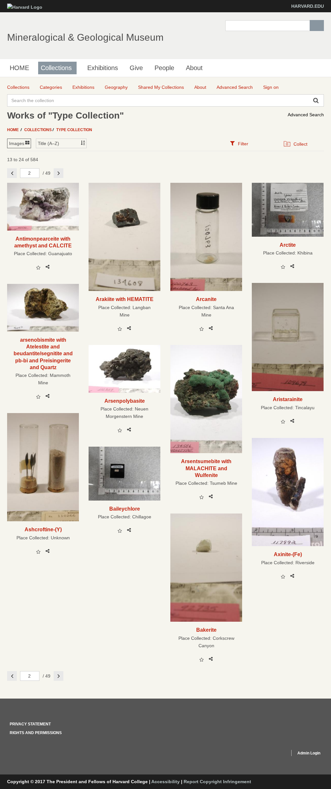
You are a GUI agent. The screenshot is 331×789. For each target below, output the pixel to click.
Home (13, 130)
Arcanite (206, 299)
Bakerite (206, 630)
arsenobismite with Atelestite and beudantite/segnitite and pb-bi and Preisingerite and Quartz (43, 353)
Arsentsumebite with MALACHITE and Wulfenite (206, 468)
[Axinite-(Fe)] (288, 492)
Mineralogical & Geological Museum (85, 37)
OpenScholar (272, 754)
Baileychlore (124, 509)
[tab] (239, 143)
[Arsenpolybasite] (125, 369)
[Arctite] (288, 210)
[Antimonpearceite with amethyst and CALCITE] (43, 207)
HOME (19, 67)
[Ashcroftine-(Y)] (43, 467)
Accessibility (165, 781)
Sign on (271, 87)
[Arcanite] (206, 237)
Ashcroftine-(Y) (43, 529)
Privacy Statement (30, 724)
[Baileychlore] (125, 474)
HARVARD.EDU (307, 6)
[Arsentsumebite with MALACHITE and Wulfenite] (206, 399)
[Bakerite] (206, 568)
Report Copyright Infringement (217, 781)
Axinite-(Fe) (288, 554)
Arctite (288, 245)
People (164, 67)
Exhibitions (102, 67)
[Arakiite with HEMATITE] (125, 237)
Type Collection (74, 130)
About (194, 67)
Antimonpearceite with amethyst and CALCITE (43, 242)
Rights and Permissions (36, 733)
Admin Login (308, 753)
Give (136, 67)
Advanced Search (306, 114)
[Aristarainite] (288, 337)
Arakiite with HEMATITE (125, 299)
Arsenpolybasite (124, 401)
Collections (56, 67)
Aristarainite (288, 399)
